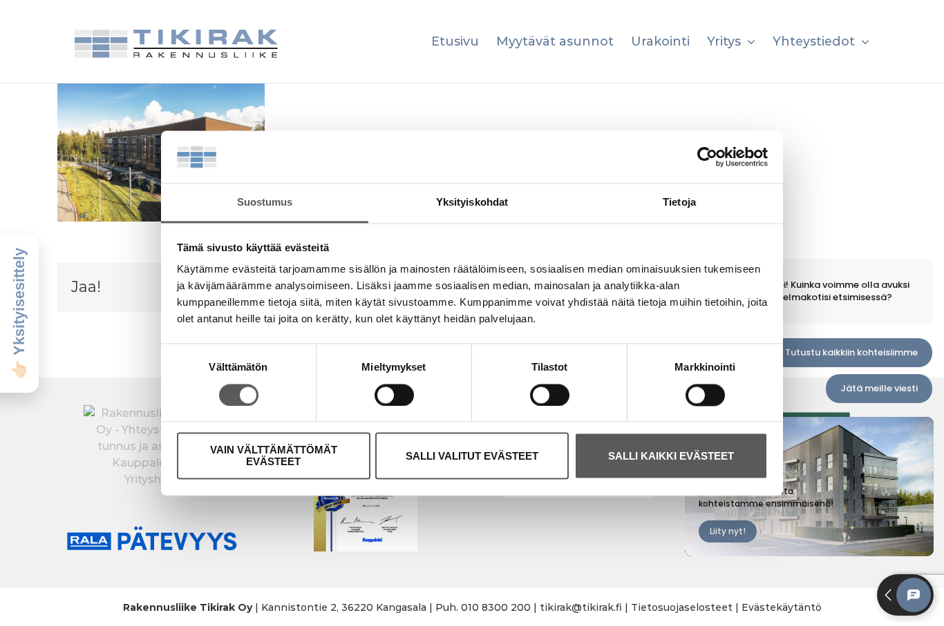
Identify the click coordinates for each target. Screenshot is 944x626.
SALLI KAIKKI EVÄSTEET (671, 456)
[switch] (394, 395)
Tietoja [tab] (679, 202)
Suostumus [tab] (265, 202)
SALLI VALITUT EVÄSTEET (472, 456)
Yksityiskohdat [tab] (472, 202)
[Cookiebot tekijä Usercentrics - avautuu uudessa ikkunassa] (707, 156)
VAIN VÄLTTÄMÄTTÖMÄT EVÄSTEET (273, 456)
